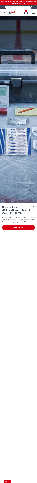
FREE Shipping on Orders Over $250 (18, 2)
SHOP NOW (18, 227)
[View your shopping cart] (24, 13)
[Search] (31, 7)
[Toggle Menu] (33, 13)
